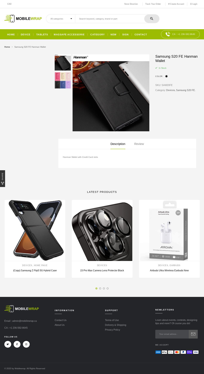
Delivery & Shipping (115, 325)
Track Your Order (153, 4)
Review (139, 144)
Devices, (170, 90)
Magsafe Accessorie (69, 34)
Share (2, 176)
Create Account (177, 4)
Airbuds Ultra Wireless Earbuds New (169, 270)
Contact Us (60, 320)
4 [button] (108, 288)
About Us (60, 325)
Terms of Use (112, 320)
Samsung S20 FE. (185, 90)
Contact (141, 34)
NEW (113, 34)
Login (194, 4)
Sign (125, 34)
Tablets (42, 34)
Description (118, 144)
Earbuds (175, 265)
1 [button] (96, 288)
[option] (111, 92)
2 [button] (100, 288)
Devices (27, 265)
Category (97, 34)
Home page (40, 265)
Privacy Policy (112, 330)
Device (25, 34)
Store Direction (131, 4)
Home (11, 34)
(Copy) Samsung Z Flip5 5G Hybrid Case (35, 270)
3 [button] (104, 288)
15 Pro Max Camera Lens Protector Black (102, 270)
